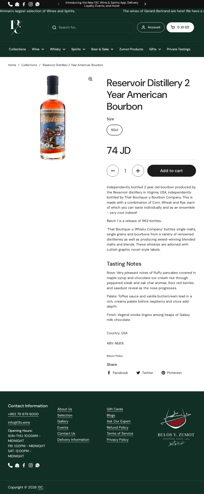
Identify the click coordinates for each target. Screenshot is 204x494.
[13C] (16, 27)
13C (40, 487)
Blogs (111, 415)
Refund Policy (117, 427)
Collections (29, 65)
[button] (180, 27)
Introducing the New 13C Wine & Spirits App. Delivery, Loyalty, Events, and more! (102, 4)
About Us (64, 409)
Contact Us (66, 433)
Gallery (62, 421)
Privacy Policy (117, 439)
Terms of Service (120, 433)
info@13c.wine (19, 422)
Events (62, 427)
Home (12, 65)
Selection (64, 415)
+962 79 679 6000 (23, 414)
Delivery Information (73, 439)
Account (154, 27)
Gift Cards (115, 409)
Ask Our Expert (119, 421)
